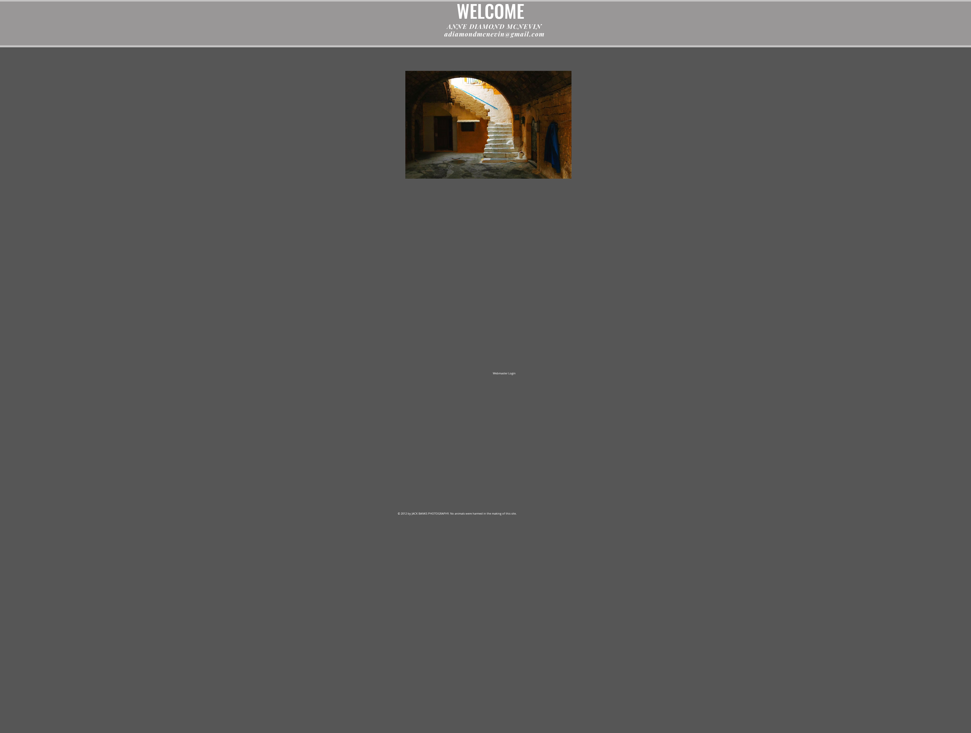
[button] (488, 125)
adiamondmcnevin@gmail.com (494, 34)
